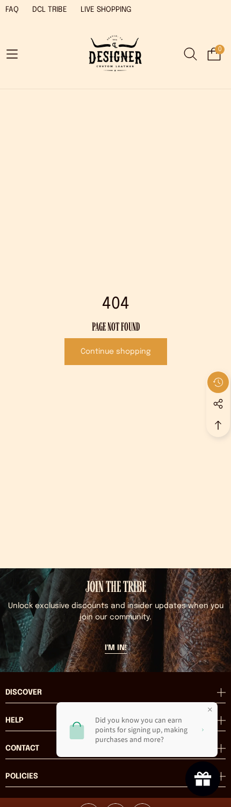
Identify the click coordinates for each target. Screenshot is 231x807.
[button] (12, 54)
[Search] (190, 54)
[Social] (218, 404)
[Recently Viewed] (218, 382)
